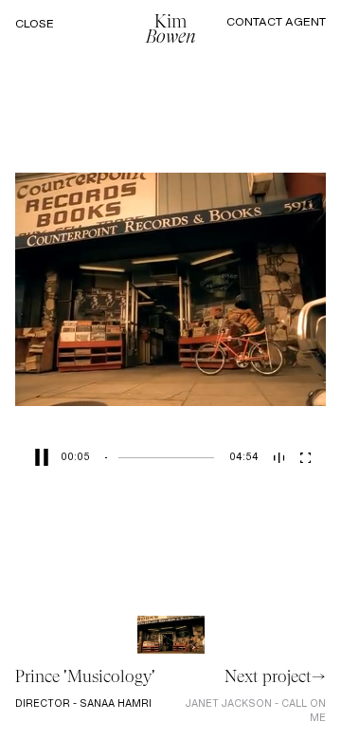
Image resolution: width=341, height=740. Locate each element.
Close (34, 23)
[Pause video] (37, 457)
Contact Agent (276, 21)
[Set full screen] (305, 458)
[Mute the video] (279, 458)
